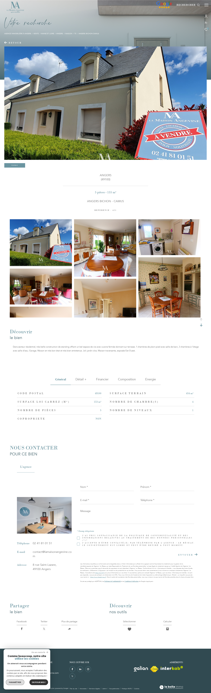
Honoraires (83, 689)
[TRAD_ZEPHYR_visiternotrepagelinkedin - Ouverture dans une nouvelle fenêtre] (80, 669)
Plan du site (74, 689)
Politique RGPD (127, 689)
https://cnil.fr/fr (99, 572)
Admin (104, 689)
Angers (59, 33)
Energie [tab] (150, 379)
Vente (36, 33)
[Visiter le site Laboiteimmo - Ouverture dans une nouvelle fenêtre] (171, 687)
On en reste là (38, 652)
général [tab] (60, 379)
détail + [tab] (81, 379)
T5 (75, 33)
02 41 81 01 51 (42, 543)
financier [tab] (102, 379)
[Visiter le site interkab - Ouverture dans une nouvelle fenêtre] (172, 668)
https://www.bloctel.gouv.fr (98, 577)
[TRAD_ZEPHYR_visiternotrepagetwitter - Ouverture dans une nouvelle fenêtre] (72, 676)
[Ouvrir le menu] (206, 5)
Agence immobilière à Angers (17, 33)
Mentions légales (94, 689)
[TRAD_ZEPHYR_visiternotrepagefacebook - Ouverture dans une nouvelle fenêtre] (72, 669)
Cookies (136, 689)
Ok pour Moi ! (39, 682)
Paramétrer (15, 682)
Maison (68, 33)
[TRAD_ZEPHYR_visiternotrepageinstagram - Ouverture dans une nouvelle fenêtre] (88, 669)
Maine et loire (47, 33)
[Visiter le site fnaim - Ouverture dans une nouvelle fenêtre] (154, 669)
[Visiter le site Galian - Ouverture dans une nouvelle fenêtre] (141, 669)
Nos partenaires (114, 689)
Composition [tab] (127, 379)
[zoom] (41, 265)
